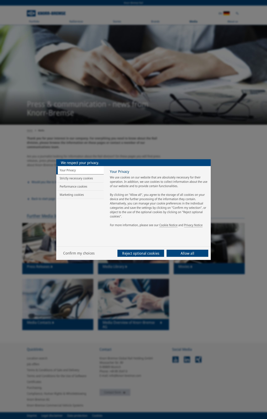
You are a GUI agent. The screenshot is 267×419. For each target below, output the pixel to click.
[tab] (80, 170)
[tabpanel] (158, 199)
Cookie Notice (168, 225)
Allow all (187, 253)
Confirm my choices (79, 253)
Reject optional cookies (140, 253)
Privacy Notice (193, 225)
